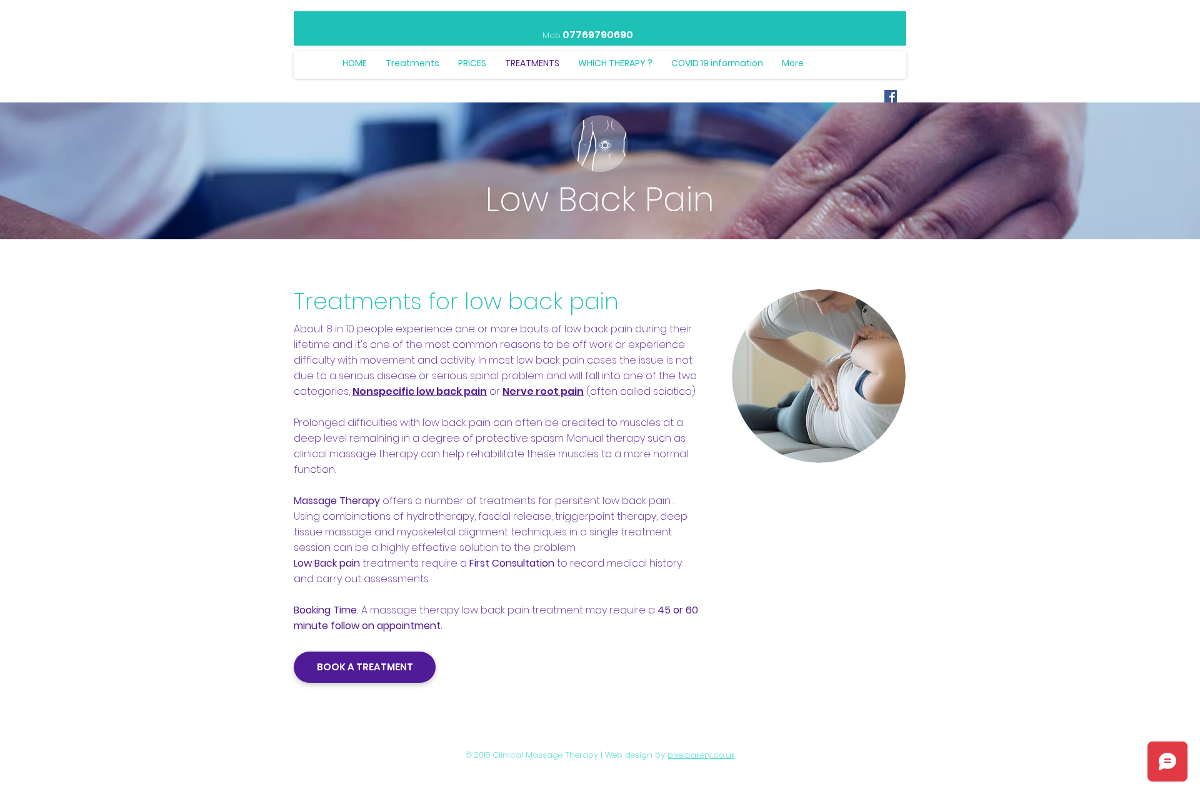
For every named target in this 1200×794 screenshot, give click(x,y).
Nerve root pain (543, 391)
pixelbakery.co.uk (701, 755)
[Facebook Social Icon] (890, 96)
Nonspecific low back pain (419, 391)
